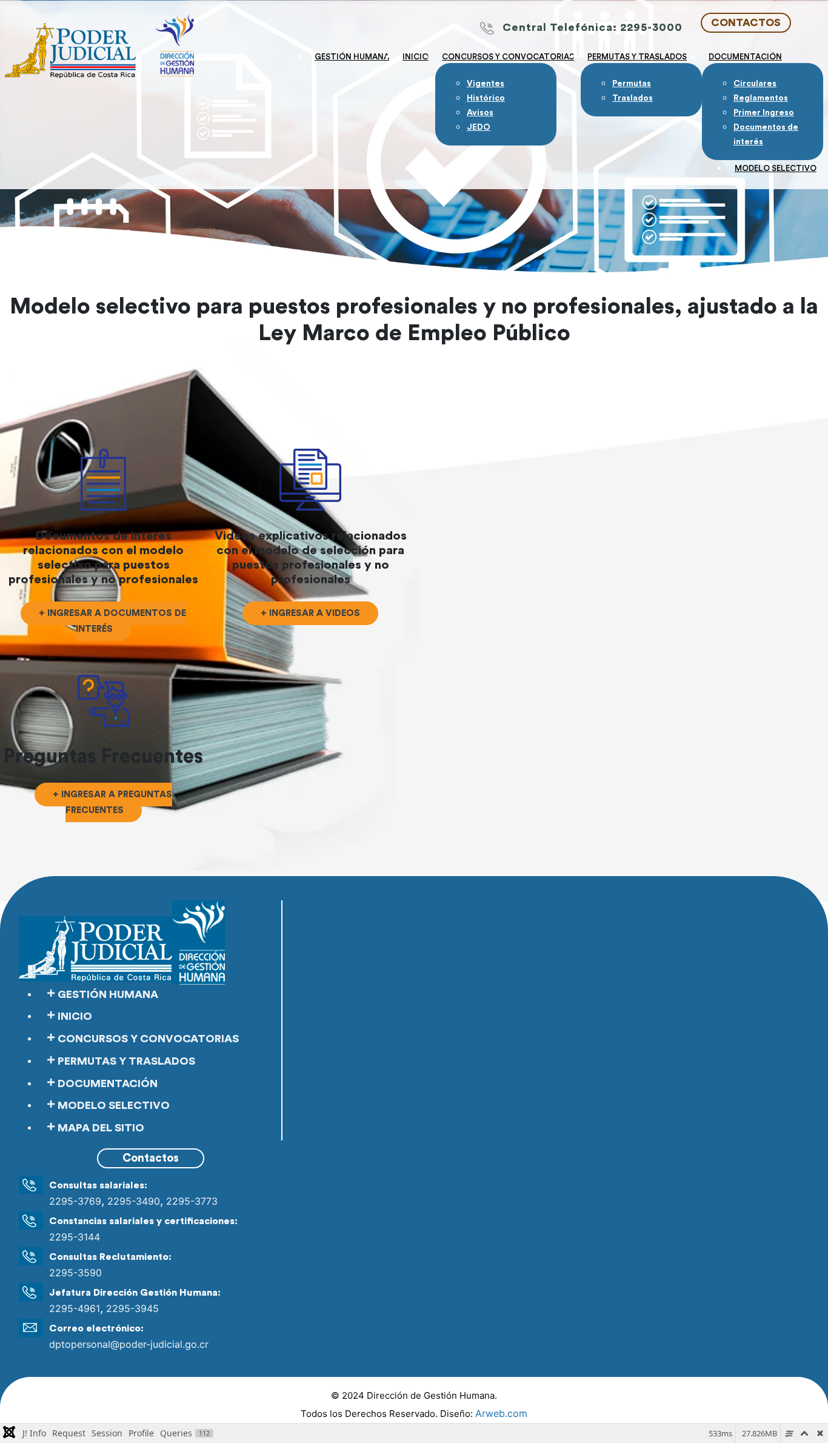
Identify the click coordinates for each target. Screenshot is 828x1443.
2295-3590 (75, 1273)
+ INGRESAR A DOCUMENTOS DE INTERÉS (112, 621)
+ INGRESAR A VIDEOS (310, 613)
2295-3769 (75, 1201)
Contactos (150, 1158)
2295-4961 (74, 1308)
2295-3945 (132, 1308)
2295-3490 (133, 1201)
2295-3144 (74, 1237)
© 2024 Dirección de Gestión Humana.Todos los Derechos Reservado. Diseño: (414, 1404)
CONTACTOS (746, 23)
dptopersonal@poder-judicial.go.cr (129, 1344)
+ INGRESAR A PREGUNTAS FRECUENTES (112, 802)
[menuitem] (352, 56)
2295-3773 (192, 1201)
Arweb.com (501, 1413)
